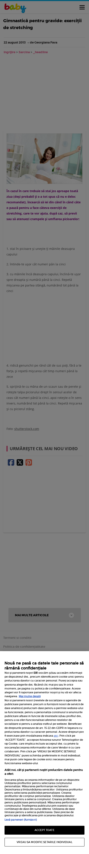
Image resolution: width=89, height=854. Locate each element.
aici (56, 735)
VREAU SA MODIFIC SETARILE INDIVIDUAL (44, 842)
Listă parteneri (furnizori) (21, 819)
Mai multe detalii (30, 696)
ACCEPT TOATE (44, 830)
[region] (44, 752)
